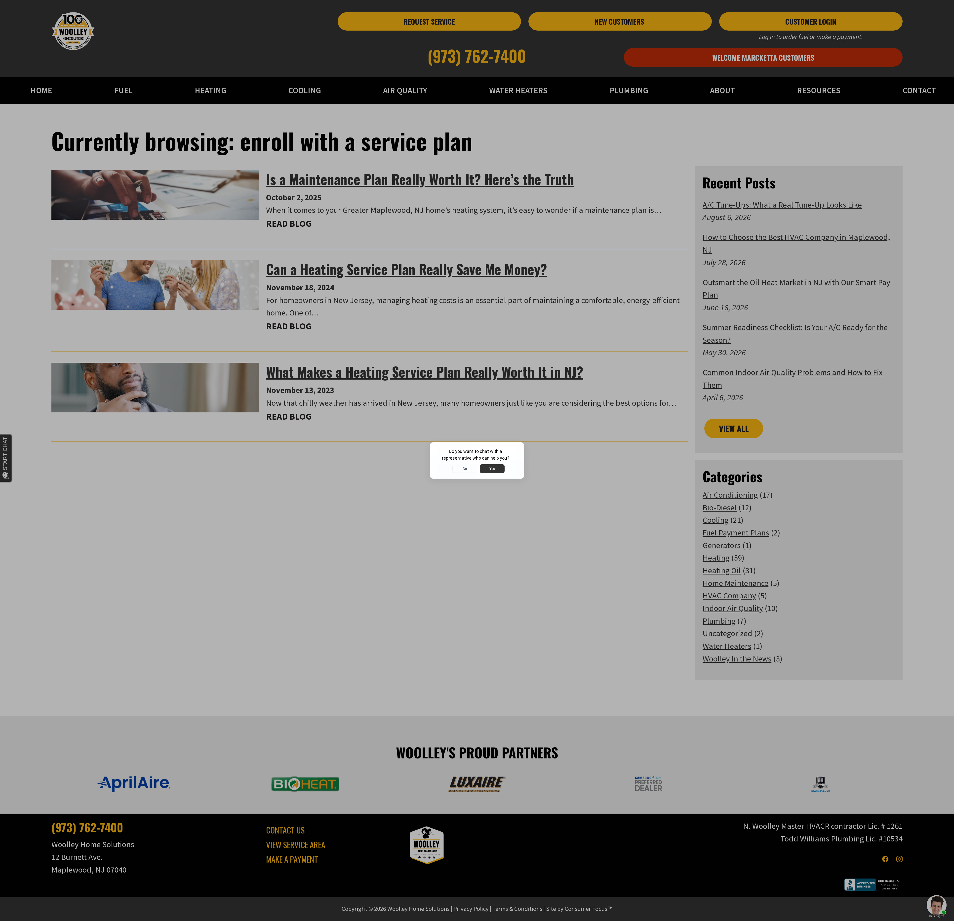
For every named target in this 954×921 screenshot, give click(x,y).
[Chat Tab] (477, 460)
